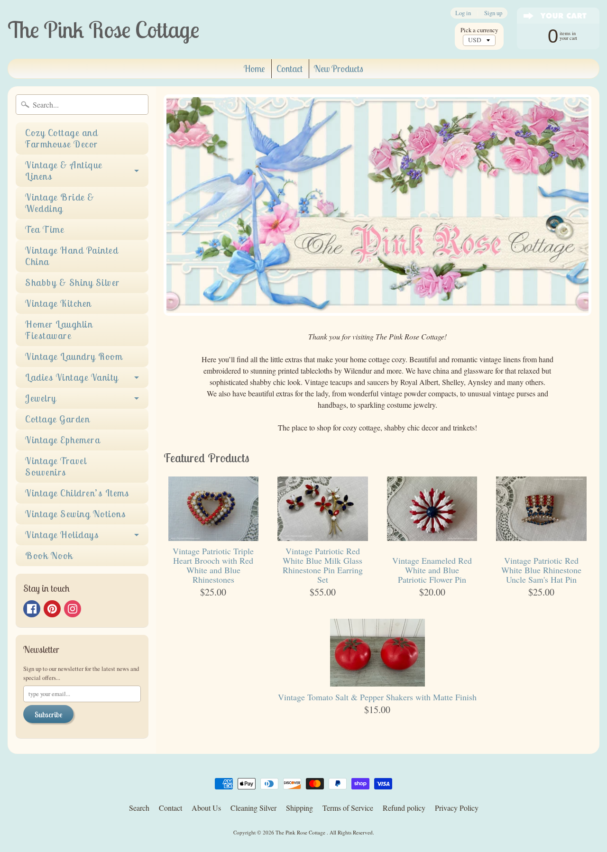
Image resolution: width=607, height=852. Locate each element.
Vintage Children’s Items (77, 493)
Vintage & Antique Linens (63, 170)
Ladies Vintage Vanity (72, 377)
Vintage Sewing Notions (75, 514)
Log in (463, 13)
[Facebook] (31, 608)
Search (139, 808)
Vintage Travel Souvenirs (55, 466)
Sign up (493, 13)
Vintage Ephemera (62, 440)
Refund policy (404, 808)
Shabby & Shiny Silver (72, 282)
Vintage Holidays (62, 535)
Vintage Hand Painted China (71, 255)
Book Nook (49, 555)
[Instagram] (72, 608)
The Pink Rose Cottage (301, 832)
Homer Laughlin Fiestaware (58, 329)
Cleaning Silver (253, 808)
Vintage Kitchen (58, 303)
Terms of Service (347, 808)
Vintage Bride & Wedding (60, 202)
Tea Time (44, 229)
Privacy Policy (456, 808)
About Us (206, 808)
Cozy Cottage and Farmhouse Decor (61, 138)
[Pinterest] (52, 608)
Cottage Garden (57, 419)
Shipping (299, 808)
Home (254, 68)
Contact (289, 68)
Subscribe (48, 714)
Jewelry (40, 398)
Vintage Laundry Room (73, 356)
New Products (338, 68)
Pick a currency (479, 30)
